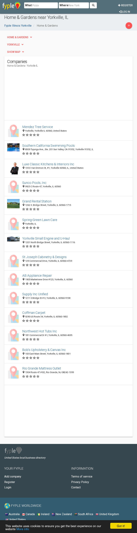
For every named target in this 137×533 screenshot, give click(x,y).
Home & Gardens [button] (17, 37)
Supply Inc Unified (35, 294)
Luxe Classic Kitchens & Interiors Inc (48, 164)
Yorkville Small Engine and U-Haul (46, 238)
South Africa (85, 514)
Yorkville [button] (13, 44)
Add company (12, 476)
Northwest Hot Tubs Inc (39, 331)
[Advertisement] (37, 95)
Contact (76, 487)
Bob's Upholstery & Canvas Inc (44, 350)
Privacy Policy (80, 482)
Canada (30, 514)
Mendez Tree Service (37, 127)
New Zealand (63, 514)
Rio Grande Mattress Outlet (41, 368)
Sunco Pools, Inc (34, 183)
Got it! (121, 526)
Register (127, 5)
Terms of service (81, 476)
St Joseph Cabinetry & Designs (44, 257)
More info (22, 529)
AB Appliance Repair (37, 275)
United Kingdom (108, 514)
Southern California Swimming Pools (48, 145)
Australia (14, 514)
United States (17, 519)
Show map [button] (13, 52)
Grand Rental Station (37, 201)
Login (7, 487)
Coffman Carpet (33, 313)
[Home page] (11, 5)
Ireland (44, 514)
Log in (126, 11)
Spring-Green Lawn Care (39, 220)
